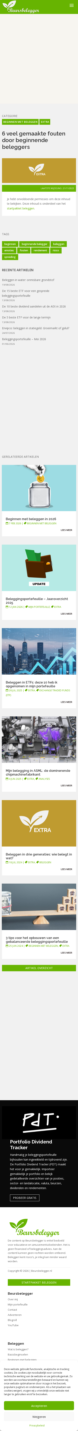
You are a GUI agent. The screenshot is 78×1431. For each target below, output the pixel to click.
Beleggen (45, 862)
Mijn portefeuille (39, 607)
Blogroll (12, 1320)
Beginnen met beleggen (20, 122)
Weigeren (39, 1417)
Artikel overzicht (39, 968)
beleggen (58, 244)
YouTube (13, 1325)
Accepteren (39, 1406)
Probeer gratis (24, 1198)
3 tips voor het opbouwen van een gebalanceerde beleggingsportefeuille (37, 940)
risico (56, 250)
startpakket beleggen (20, 208)
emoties (9, 250)
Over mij (13, 1299)
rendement (40, 250)
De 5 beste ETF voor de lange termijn (26, 317)
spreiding (10, 257)
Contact (12, 1309)
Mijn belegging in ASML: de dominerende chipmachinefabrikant (38, 772)
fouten (24, 250)
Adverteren (15, 1315)
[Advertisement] (39, 59)
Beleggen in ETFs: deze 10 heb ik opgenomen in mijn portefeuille (31, 684)
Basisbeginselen (18, 1354)
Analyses (44, 779)
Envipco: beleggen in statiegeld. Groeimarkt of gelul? (35, 328)
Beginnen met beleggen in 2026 (31, 519)
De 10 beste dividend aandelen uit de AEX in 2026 (34, 306)
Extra (45, 122)
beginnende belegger (34, 244)
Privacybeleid (37, 1425)
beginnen (10, 244)
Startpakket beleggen (39, 1282)
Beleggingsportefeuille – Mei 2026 (24, 339)
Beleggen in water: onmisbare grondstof (28, 280)
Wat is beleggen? (18, 1349)
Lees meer (66, 529)
